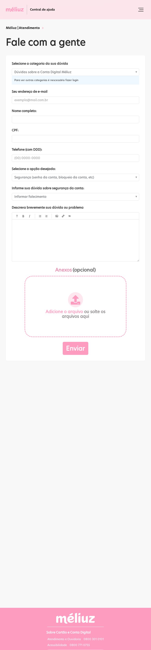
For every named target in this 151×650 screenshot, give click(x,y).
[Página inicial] (31, 10)
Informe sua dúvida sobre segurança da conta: (48, 188)
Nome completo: (24, 111)
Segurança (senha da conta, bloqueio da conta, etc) (54, 177)
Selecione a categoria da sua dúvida (40, 63)
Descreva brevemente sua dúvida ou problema (48, 207)
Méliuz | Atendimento (23, 28)
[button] (141, 9)
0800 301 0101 (94, 639)
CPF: (15, 130)
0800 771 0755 (80, 645)
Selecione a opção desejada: (34, 169)
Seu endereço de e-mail (29, 91)
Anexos (75, 270)
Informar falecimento (30, 196)
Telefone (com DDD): (27, 149)
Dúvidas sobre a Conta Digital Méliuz (42, 72)
